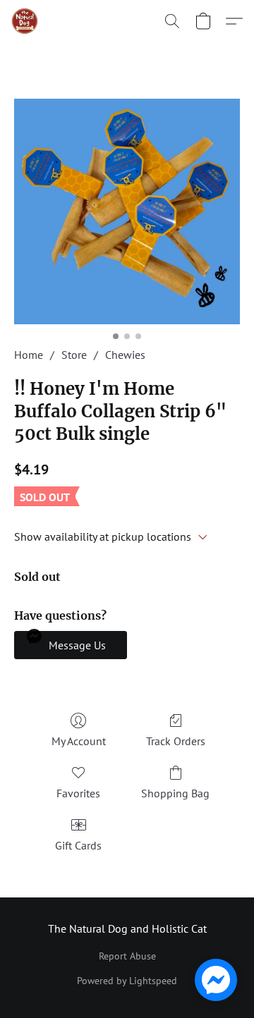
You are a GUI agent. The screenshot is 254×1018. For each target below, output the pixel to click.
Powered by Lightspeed (127, 980)
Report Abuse (127, 956)
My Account (79, 741)
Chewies (125, 355)
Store (74, 355)
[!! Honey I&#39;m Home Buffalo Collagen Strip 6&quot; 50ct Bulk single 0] (127, 211)
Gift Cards (78, 845)
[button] (25, 21)
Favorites (78, 793)
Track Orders (175, 741)
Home (28, 355)
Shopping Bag (175, 793)
